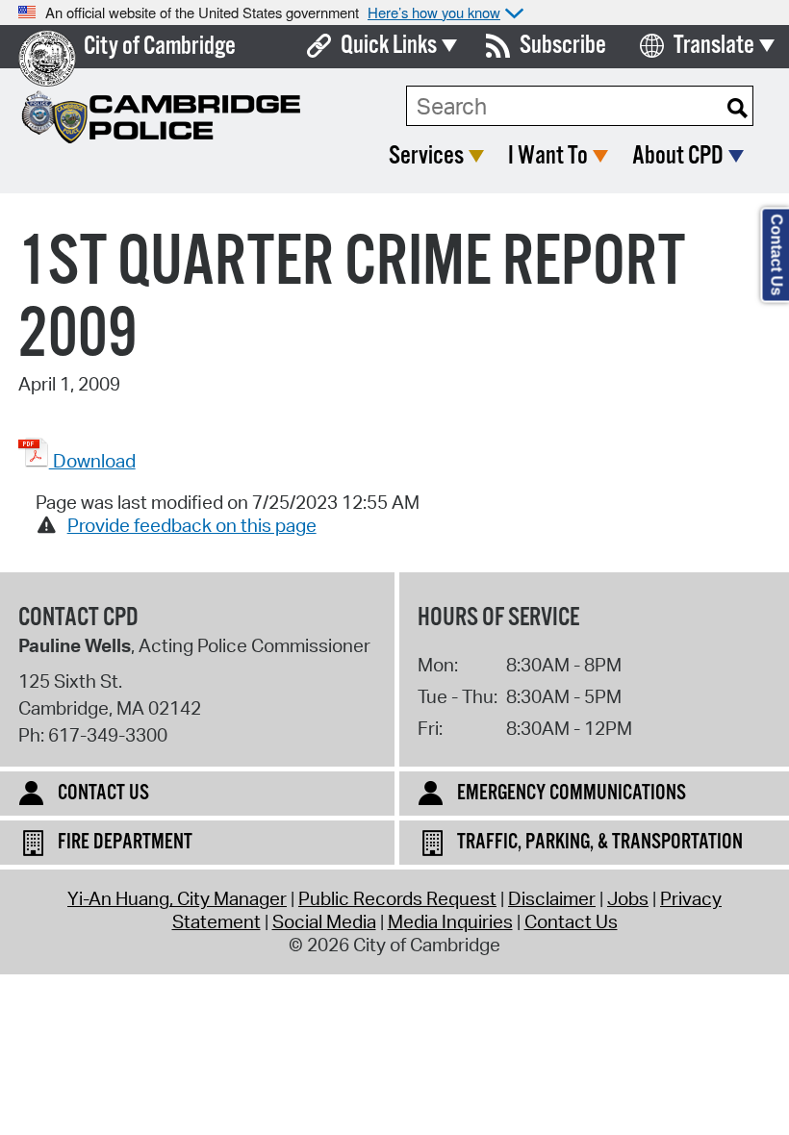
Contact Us (571, 921)
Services (426, 156)
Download (92, 460)
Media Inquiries (450, 921)
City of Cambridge (160, 47)
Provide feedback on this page (192, 525)
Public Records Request (397, 898)
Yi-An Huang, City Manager (177, 898)
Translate (714, 46)
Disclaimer (552, 898)
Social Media (324, 921)
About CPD (678, 156)
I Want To (548, 156)
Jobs (628, 898)
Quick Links (389, 46)
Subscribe (563, 46)
